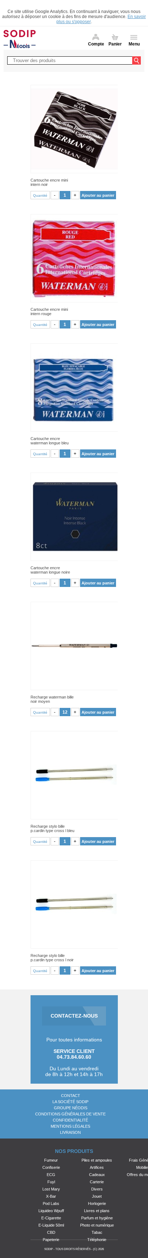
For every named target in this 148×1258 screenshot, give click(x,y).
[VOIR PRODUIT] (74, 129)
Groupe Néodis (70, 1108)
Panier (115, 44)
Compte (96, 44)
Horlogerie (97, 1203)
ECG (51, 1174)
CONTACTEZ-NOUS (74, 1016)
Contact (70, 1095)
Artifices (97, 1167)
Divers (97, 1189)
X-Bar (51, 1196)
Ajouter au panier (98, 195)
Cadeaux (97, 1174)
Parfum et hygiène (97, 1218)
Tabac (97, 1232)
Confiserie (51, 1167)
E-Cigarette (51, 1218)
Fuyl (51, 1182)
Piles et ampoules (97, 1160)
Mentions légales (70, 1126)
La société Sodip (70, 1102)
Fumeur (51, 1160)
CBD (51, 1232)
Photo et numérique (97, 1225)
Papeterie (51, 1239)
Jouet (97, 1196)
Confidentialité (70, 1120)
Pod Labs (51, 1203)
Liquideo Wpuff (51, 1211)
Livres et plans (97, 1211)
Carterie (97, 1182)
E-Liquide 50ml (51, 1225)
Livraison (70, 1132)
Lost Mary (51, 1189)
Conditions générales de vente (70, 1114)
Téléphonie (96, 1239)
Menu (134, 44)
